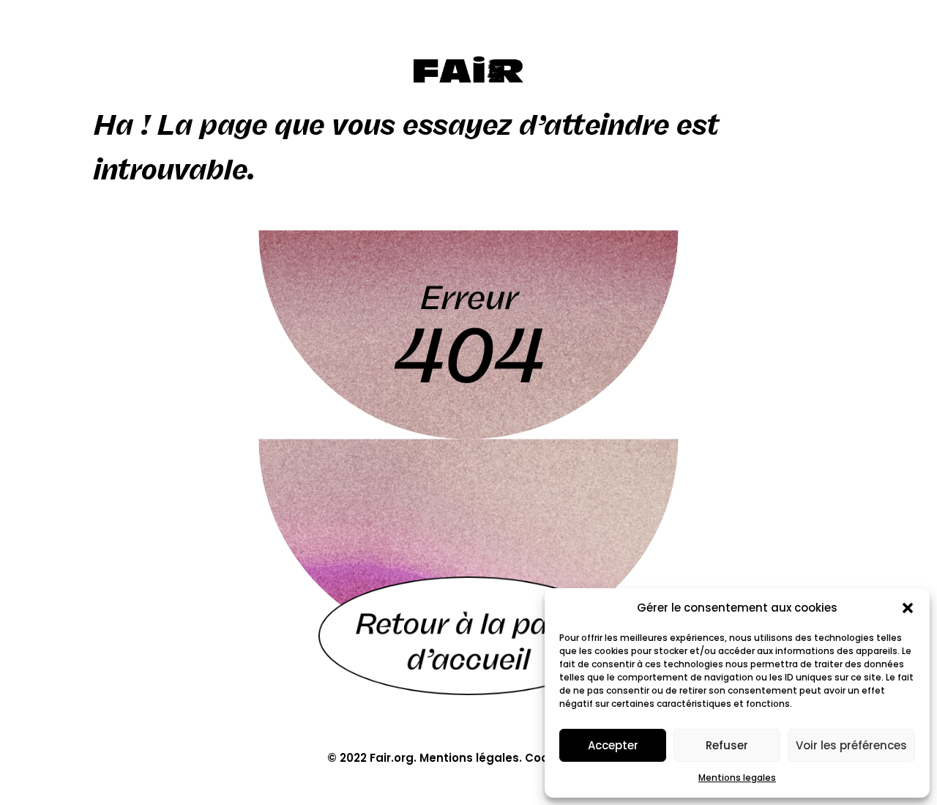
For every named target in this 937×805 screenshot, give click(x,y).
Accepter (613, 745)
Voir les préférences (851, 745)
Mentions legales (737, 777)
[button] (907, 608)
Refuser (727, 745)
